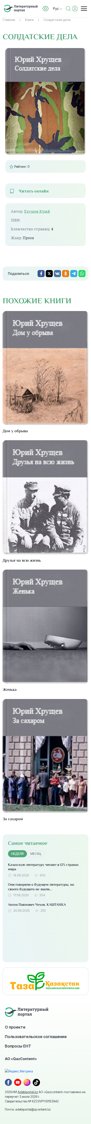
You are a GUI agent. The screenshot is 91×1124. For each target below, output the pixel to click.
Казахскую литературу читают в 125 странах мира (43, 867)
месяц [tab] (35, 854)
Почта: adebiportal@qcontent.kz (28, 1109)
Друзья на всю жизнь (22, 560)
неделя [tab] (17, 854)
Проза (28, 237)
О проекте (15, 1027)
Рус (56, 8)
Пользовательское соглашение (36, 1036)
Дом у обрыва (15, 431)
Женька (10, 689)
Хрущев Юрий (37, 211)
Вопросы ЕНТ (18, 1046)
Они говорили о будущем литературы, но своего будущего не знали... (41, 887)
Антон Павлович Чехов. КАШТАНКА (37, 905)
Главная (9, 20)
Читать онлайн (34, 191)
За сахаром (13, 819)
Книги (29, 20)
